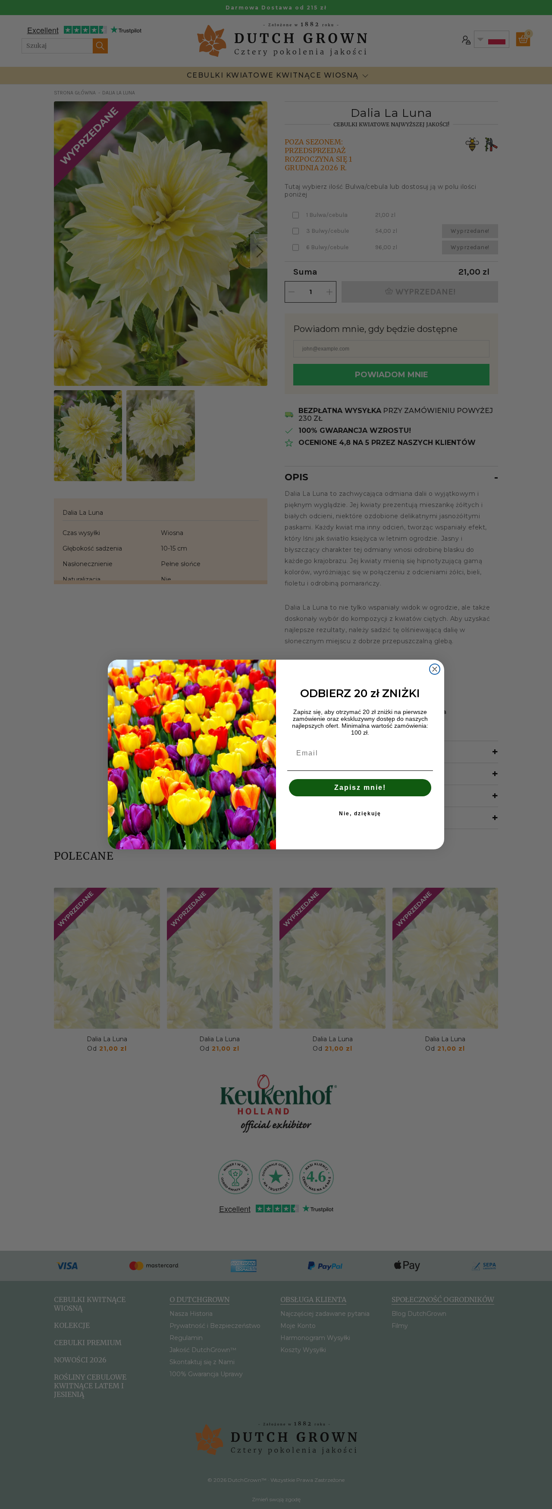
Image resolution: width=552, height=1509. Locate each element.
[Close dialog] (435, 669)
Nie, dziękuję (360, 814)
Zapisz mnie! (360, 787)
